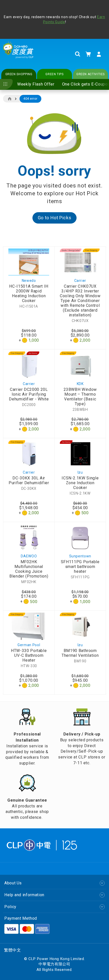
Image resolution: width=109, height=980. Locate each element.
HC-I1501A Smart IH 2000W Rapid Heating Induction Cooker (28, 293)
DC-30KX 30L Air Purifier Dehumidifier (29, 480)
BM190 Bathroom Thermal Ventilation (80, 653)
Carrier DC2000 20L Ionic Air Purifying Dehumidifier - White (29, 394)
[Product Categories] (6, 84)
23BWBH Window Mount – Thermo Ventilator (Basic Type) (80, 396)
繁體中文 (12, 950)
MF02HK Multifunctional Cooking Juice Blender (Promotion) (28, 569)
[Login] (98, 54)
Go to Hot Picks (54, 217)
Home (9, 99)
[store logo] (18, 54)
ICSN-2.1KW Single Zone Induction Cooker (80, 483)
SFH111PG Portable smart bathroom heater (80, 566)
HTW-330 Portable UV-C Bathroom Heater (29, 655)
